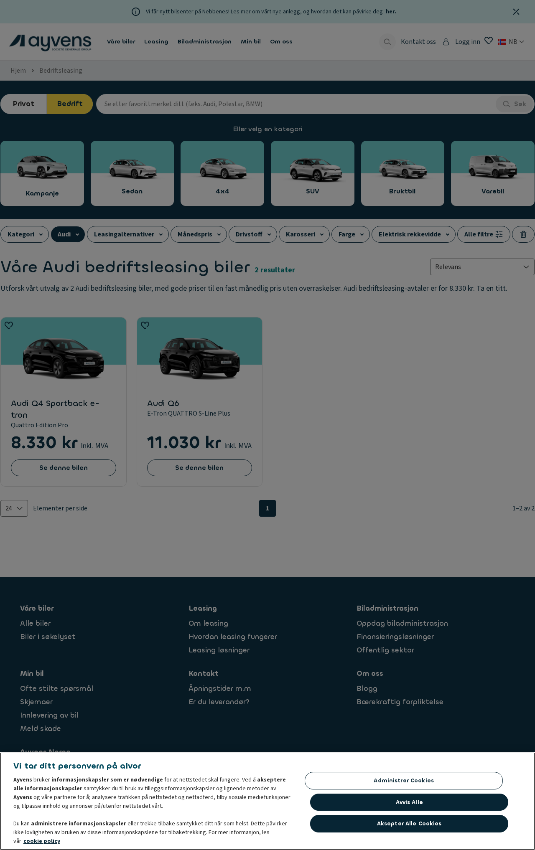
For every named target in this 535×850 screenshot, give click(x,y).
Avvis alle (409, 802)
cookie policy (41, 841)
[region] (267, 801)
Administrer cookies (403, 780)
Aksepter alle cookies (409, 823)
